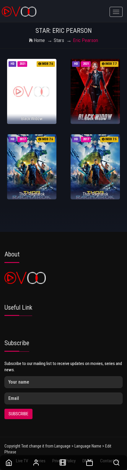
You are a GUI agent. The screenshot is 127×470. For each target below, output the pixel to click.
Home (39, 40)
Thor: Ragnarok (32, 194)
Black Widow (32, 118)
